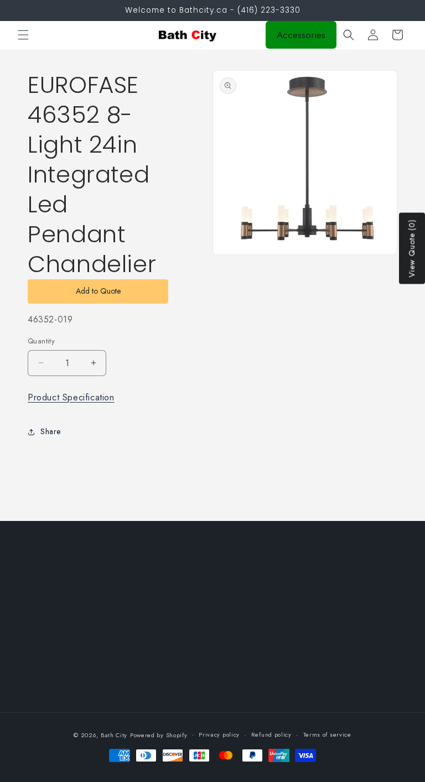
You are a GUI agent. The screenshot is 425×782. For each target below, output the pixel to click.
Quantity (41, 341)
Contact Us (172, 693)
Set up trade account (189, 668)
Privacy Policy (52, 593)
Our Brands (173, 593)
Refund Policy (52, 643)
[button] (23, 35)
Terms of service (327, 734)
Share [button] (50, 431)
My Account (174, 618)
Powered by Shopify (159, 735)
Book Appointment (185, 643)
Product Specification (71, 397)
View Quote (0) (411, 249)
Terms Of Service (59, 618)
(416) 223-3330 (348, 657)
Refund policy (271, 734)
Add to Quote (98, 290)
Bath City (114, 735)
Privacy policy (219, 734)
